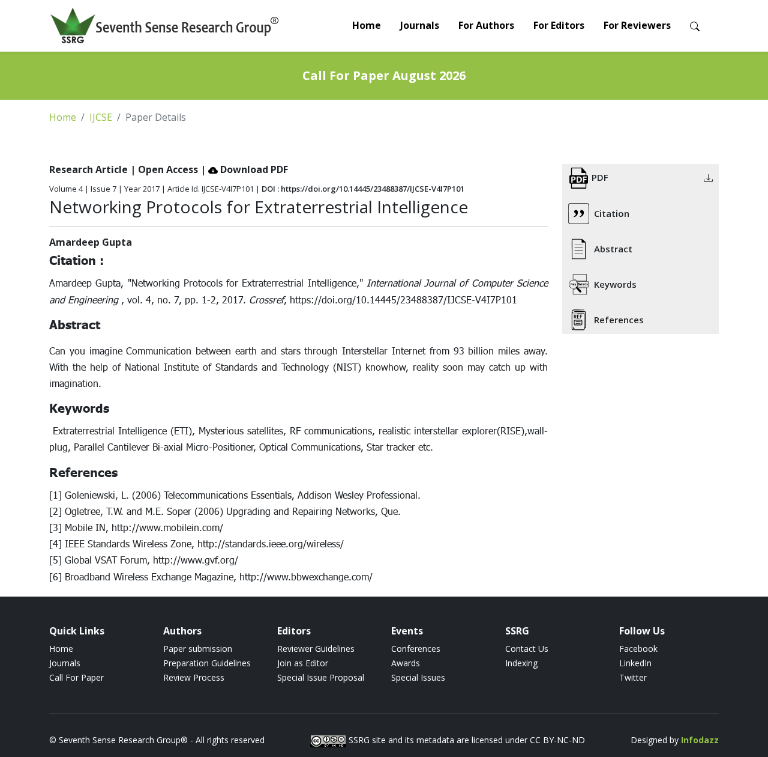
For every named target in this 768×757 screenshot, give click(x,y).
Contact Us (526, 648)
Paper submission (197, 648)
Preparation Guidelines (207, 663)
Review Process (193, 677)
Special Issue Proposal (320, 677)
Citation (611, 213)
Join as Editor (302, 663)
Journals (419, 25)
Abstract (613, 249)
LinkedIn (635, 663)
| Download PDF (244, 169)
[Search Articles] (694, 25)
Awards (405, 663)
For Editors (558, 25)
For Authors (486, 25)
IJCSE (100, 117)
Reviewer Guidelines (316, 648)
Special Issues (418, 677)
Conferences (415, 648)
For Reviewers (637, 25)
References (619, 320)
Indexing (521, 663)
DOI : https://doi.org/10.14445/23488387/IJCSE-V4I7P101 (363, 188)
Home (366, 25)
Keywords (615, 284)
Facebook (638, 648)
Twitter (633, 677)
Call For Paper (76, 677)
